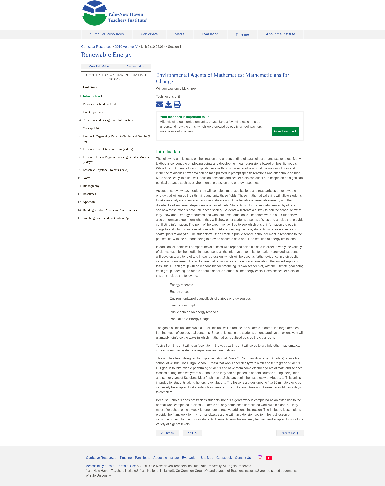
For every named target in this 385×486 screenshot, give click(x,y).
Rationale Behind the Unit (99, 104)
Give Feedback (285, 131)
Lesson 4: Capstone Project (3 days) (105, 170)
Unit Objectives (93, 112)
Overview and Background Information (108, 120)
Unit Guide (90, 87)
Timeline (242, 34)
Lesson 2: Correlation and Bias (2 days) (108, 149)
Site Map (207, 457)
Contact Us (243, 457)
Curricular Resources (107, 34)
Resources (89, 194)
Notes (86, 178)
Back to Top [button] (288, 432)
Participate (149, 34)
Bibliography (91, 186)
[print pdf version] (177, 104)
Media (180, 34)
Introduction (91, 96)
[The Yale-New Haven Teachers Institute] (154, 13)
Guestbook (224, 457)
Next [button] (191, 432)
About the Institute (280, 34)
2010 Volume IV (126, 46)
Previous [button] (169, 432)
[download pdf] (168, 104)
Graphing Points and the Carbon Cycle (107, 218)
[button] (362, 479)
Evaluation (210, 34)
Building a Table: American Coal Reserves (110, 210)
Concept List (91, 128)
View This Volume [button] (100, 66)
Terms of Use (126, 466)
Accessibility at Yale (100, 466)
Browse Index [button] (135, 66)
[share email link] (159, 104)
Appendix (89, 202)
